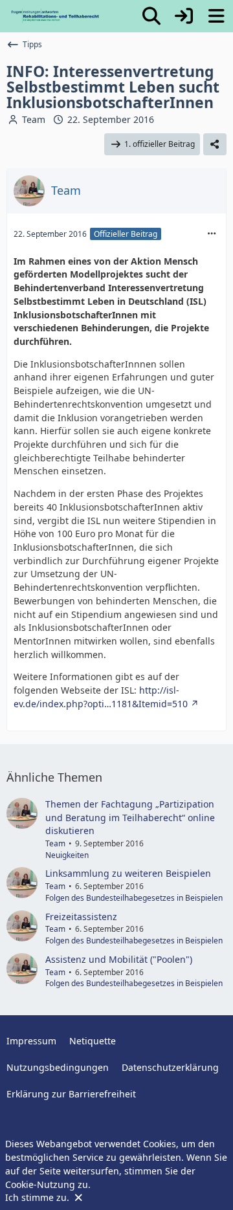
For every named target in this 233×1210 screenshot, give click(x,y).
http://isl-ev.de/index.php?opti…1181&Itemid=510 (101, 697)
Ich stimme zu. (38, 1197)
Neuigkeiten (67, 855)
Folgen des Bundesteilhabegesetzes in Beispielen (134, 897)
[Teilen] (215, 144)
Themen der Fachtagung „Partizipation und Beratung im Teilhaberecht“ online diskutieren (130, 817)
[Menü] (216, 16)
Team (33, 119)
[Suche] (151, 16)
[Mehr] (211, 234)
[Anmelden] (184, 16)
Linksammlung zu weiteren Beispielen (128, 873)
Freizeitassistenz (81, 916)
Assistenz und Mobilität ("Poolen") (118, 959)
